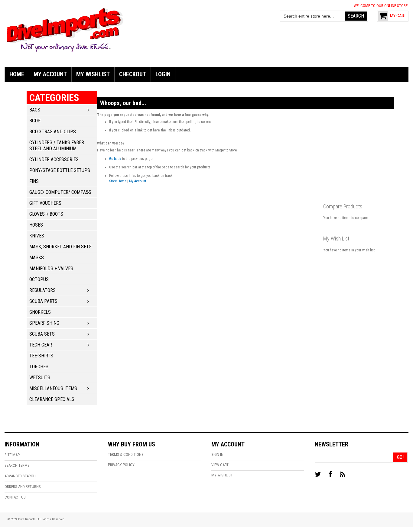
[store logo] (65, 29)
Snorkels (40, 312)
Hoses (36, 225)
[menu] (206, 74)
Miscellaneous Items (53, 388)
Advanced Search (20, 476)
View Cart (220, 464)
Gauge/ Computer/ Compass (60, 192)
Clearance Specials (51, 399)
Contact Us (15, 497)
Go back (115, 159)
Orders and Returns (23, 486)
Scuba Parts (43, 301)
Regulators (42, 290)
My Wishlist (222, 475)
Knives (36, 236)
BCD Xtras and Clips (52, 131)
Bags (34, 110)
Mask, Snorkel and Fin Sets (60, 247)
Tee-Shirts (41, 356)
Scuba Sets (42, 334)
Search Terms (17, 465)
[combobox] (312, 16)
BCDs (35, 121)
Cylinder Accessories (54, 159)
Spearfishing (44, 323)
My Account (137, 181)
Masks (36, 257)
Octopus (39, 279)
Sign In (217, 454)
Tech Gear (40, 345)
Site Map (12, 454)
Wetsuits (39, 377)
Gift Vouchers (45, 203)
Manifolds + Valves (51, 268)
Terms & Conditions (126, 454)
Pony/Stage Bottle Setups (59, 170)
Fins (34, 181)
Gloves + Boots (46, 214)
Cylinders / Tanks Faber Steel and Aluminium (56, 145)
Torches (38, 367)
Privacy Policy (121, 464)
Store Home (117, 181)
